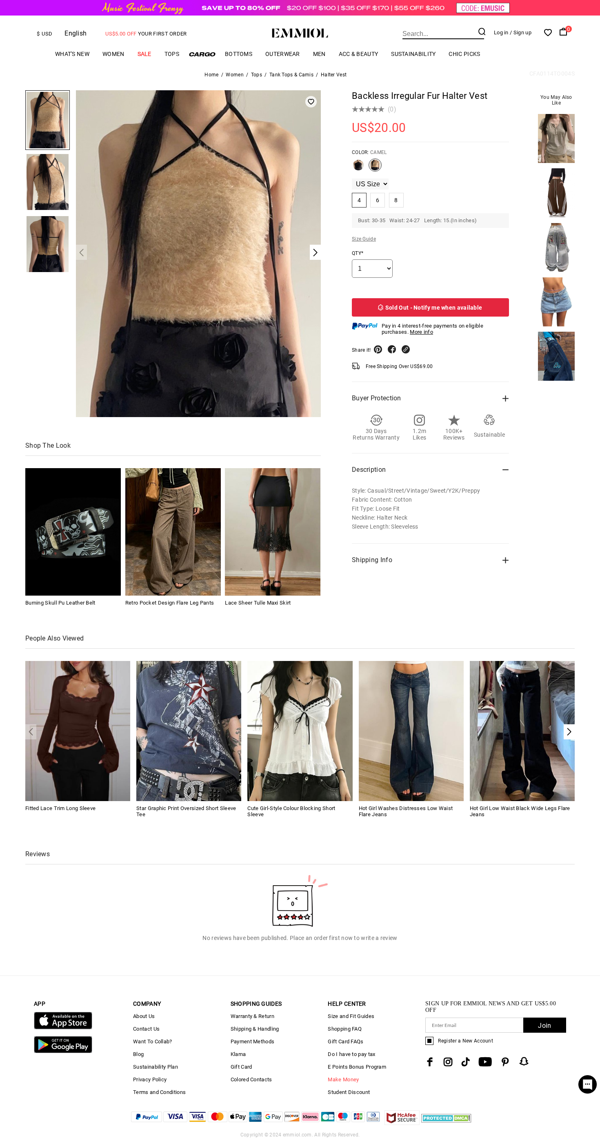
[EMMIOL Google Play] (63, 1051)
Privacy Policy (150, 1079)
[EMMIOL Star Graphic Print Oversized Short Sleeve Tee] (188, 730)
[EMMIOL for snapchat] (524, 1061)
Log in (501, 32)
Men (319, 54)
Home (211, 75)
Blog (138, 1054)
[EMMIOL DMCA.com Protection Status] (446, 1123)
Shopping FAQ (345, 1029)
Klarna (238, 1054)
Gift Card (241, 1067)
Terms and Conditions (159, 1092)
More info (421, 332)
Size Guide (364, 239)
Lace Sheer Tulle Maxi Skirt (258, 603)
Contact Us (146, 1029)
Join (544, 1025)
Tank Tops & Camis (291, 75)
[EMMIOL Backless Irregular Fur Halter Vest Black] (358, 168)
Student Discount (349, 1092)
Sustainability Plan (155, 1067)
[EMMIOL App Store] (63, 1028)
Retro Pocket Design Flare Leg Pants (169, 603)
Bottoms (238, 54)
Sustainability (413, 54)
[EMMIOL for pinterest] (505, 1061)
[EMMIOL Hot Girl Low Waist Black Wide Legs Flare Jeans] (522, 730)
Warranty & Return (252, 1016)
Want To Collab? (152, 1041)
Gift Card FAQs (345, 1041)
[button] (569, 731)
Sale (144, 54)
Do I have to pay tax (351, 1054)
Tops (171, 54)
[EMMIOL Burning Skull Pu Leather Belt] (73, 532)
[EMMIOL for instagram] (448, 1061)
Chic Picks (464, 54)
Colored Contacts (251, 1079)
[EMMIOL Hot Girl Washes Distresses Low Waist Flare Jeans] (411, 730)
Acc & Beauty (358, 54)
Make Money (343, 1079)
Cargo (202, 54)
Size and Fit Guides (351, 1016)
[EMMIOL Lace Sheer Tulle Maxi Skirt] (272, 532)
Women (113, 54)
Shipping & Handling (255, 1029)
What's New (72, 54)
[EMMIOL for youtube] (485, 1061)
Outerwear (282, 54)
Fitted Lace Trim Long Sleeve (60, 808)
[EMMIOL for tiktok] (465, 1061)
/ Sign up (520, 32)
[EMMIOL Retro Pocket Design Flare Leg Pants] (173, 532)
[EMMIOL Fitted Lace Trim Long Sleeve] (77, 730)
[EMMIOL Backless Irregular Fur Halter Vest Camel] (375, 168)
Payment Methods (253, 1041)
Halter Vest (334, 75)
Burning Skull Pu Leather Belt (60, 603)
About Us (144, 1016)
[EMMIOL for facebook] (429, 1061)
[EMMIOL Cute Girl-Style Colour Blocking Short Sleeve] (299, 730)
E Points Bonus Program (357, 1067)
